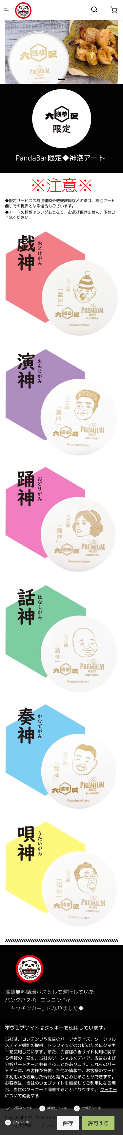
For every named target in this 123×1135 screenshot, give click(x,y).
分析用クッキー (93, 1108)
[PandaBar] (41, 9)
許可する (98, 1123)
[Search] (94, 9)
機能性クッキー (58, 1108)
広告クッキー (22, 1122)
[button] (61, 79)
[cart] (113, 10)
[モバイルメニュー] (6, 10)
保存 (68, 1123)
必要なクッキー (24, 1108)
